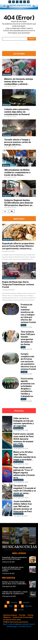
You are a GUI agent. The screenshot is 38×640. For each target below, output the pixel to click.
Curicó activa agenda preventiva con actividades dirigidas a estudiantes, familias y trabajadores (28, 387)
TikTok (10, 606)
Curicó (23, 325)
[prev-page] (5, 211)
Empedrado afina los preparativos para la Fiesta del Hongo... (14, 558)
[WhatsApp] (24, 2)
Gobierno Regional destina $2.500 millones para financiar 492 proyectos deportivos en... (19, 203)
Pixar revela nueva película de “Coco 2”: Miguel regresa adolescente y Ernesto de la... (24, 472)
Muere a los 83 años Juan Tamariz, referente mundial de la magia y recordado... (24, 456)
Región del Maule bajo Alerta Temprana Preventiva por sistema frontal (18, 284)
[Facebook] (9, 2)
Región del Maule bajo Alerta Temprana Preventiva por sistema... (12, 569)
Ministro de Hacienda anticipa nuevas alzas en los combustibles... (14, 583)
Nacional (7, 74)
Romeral (7, 104)
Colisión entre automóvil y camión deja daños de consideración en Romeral (17, 112)
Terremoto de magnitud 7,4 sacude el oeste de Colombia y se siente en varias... (24, 489)
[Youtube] (28, 2)
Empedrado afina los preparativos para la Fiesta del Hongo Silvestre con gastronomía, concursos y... (18, 246)
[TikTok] (17, 2)
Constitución (9, 278)
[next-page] (12, 211)
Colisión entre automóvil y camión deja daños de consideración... (15, 593)
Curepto (24, 372)
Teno (23, 347)
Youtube (21, 610)
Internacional (18, 428)
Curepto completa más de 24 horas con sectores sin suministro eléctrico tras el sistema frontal (28, 361)
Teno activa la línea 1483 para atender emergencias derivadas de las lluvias (28, 338)
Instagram (26, 602)
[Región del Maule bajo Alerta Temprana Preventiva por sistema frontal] (19, 270)
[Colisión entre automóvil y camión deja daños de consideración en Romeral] (19, 97)
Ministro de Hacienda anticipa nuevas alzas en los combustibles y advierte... (18, 81)
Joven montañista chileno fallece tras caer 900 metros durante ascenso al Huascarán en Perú (22, 506)
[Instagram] (13, 2)
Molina (6, 165)
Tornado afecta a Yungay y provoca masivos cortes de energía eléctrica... (17, 142)
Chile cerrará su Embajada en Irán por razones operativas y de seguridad (23, 422)
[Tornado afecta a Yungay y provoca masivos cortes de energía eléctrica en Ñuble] (19, 127)
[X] (21, 2)
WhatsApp (28, 606)
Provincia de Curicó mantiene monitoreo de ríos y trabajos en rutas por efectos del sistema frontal (28, 313)
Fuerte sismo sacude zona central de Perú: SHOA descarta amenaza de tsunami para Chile (23, 439)
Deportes (7, 195)
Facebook (14, 602)
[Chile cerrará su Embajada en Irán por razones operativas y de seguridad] (7, 424)
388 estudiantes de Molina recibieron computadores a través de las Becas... (17, 172)
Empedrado (8, 239)
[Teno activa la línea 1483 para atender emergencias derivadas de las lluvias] (10, 336)
